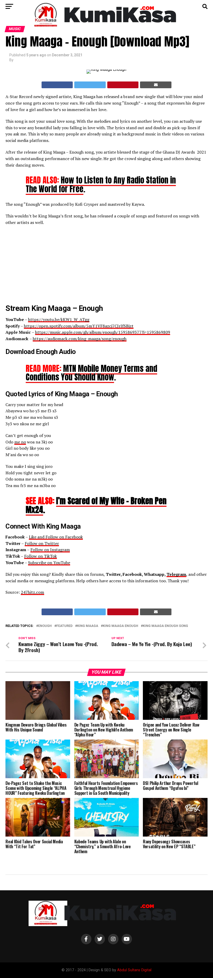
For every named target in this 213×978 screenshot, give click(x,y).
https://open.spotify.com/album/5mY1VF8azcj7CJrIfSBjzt (79, 326)
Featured (64, 626)
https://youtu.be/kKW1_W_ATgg (58, 319)
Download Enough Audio (40, 351)
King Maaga (87, 626)
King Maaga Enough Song (165, 626)
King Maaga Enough (120, 626)
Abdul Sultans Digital (134, 970)
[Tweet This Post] (90, 84)
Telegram (176, 574)
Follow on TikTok (40, 556)
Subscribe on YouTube (49, 562)
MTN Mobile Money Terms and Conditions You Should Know (91, 373)
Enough (45, 626)
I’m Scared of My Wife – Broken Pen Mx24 (96, 505)
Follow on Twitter (42, 543)
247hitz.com (32, 592)
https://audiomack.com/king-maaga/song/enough (80, 338)
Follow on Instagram (50, 549)
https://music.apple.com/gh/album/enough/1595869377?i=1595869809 (102, 332)
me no (20, 442)
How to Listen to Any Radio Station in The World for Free (101, 184)
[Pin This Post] (123, 84)
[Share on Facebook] (57, 84)
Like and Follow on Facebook (56, 537)
